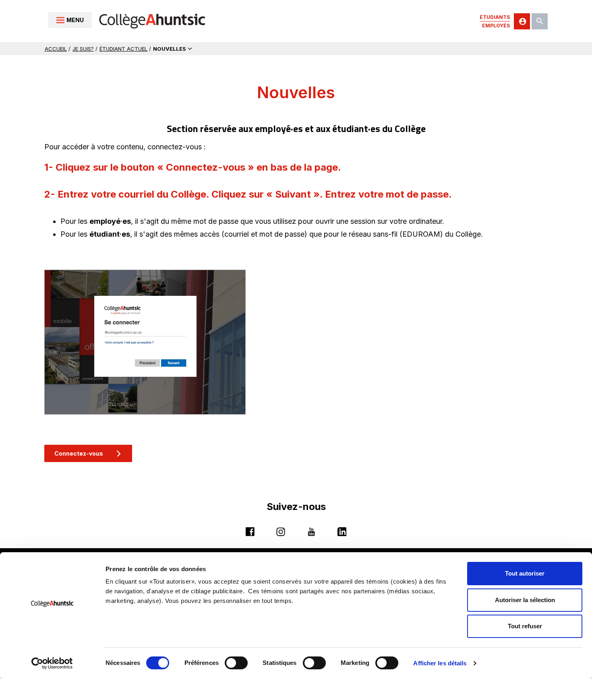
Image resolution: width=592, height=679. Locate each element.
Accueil (56, 48)
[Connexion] (522, 21)
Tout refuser (525, 626)
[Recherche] (540, 21)
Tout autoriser (524, 573)
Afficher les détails (439, 663)
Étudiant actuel (123, 48)
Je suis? (83, 48)
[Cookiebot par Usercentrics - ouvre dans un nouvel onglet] (52, 663)
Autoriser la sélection (525, 599)
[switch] (236, 662)
